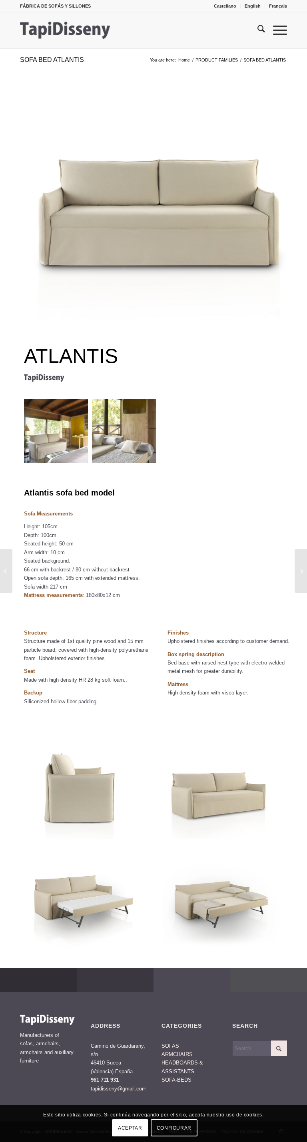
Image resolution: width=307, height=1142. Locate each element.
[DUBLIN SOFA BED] (6, 571)
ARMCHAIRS (177, 1054)
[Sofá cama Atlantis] (159, 202)
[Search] (257, 30)
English (253, 6)
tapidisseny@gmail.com (118, 1089)
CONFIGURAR (174, 1128)
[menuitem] (225, 6)
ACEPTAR (130, 1128)
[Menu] (276, 30)
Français (278, 6)
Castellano (225, 6)
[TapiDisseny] (65, 30)
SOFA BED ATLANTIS (52, 59)
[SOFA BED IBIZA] (301, 571)
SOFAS (170, 1046)
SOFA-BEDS (176, 1080)
